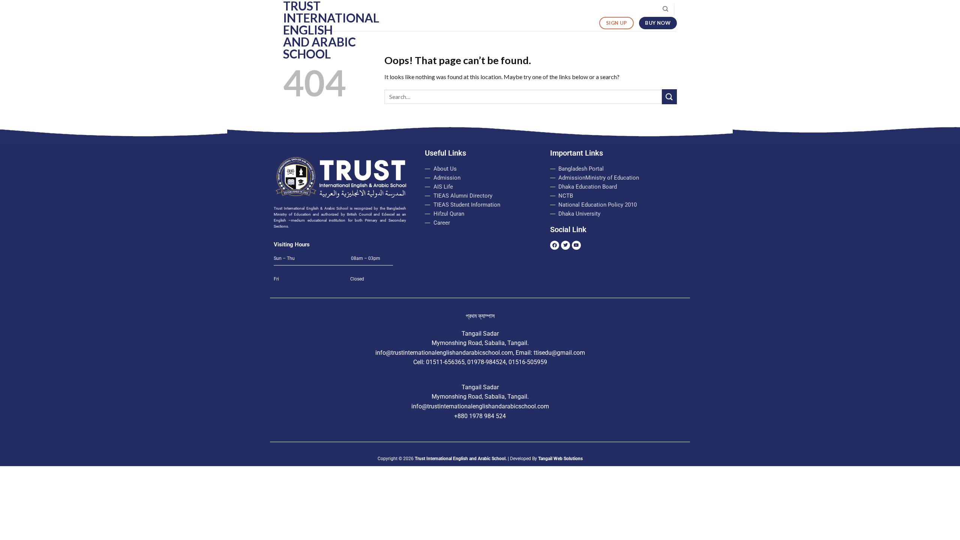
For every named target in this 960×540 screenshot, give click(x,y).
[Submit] (669, 96)
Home (415, 9)
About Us (442, 9)
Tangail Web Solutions (560, 458)
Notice (511, 9)
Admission (482, 9)
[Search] (665, 9)
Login (534, 9)
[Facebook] (554, 245)
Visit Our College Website (623, 9)
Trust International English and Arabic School (320, 30)
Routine (566, 9)
